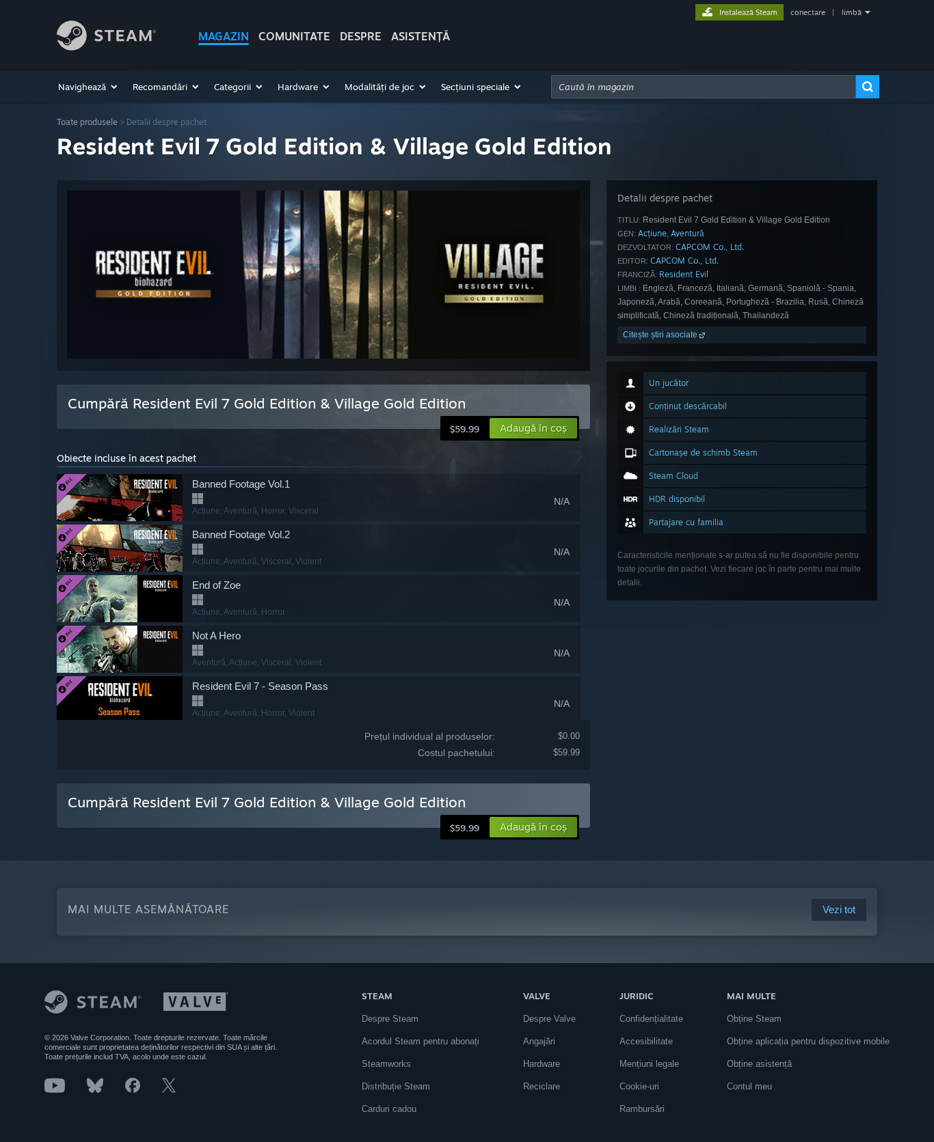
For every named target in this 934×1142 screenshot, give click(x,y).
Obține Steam (754, 1019)
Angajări (539, 1041)
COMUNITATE (294, 36)
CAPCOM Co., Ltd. (710, 247)
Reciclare (541, 1086)
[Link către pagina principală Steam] (106, 47)
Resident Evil (683, 274)
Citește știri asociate (661, 334)
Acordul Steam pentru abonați (420, 1041)
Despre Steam (390, 1019)
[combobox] (703, 86)
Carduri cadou (389, 1109)
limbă (852, 12)
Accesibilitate (646, 1041)
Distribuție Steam (396, 1086)
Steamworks (386, 1064)
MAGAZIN (223, 36)
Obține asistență (759, 1064)
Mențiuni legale (649, 1064)
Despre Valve (549, 1019)
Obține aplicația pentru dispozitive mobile (808, 1041)
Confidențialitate (651, 1019)
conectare (807, 12)
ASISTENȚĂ (420, 36)
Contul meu (749, 1086)
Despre (361, 36)
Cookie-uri (639, 1086)
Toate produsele (87, 122)
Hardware (541, 1064)
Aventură (687, 233)
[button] (88, 86)
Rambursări (642, 1109)
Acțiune (652, 233)
